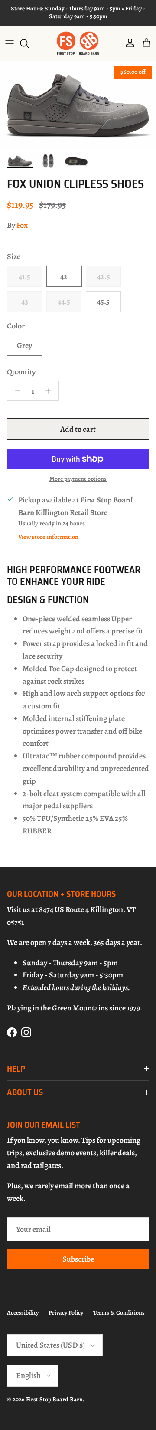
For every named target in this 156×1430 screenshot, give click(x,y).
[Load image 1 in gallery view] (78, 105)
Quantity (21, 372)
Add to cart (78, 429)
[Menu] (9, 43)
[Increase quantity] (50, 390)
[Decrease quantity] (15, 390)
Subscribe (78, 1259)
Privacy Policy (66, 1313)
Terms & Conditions (119, 1313)
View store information (48, 536)
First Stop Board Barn (54, 1399)
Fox (22, 225)
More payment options (78, 479)
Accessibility (23, 1313)
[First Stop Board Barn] (78, 43)
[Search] (28, 43)
